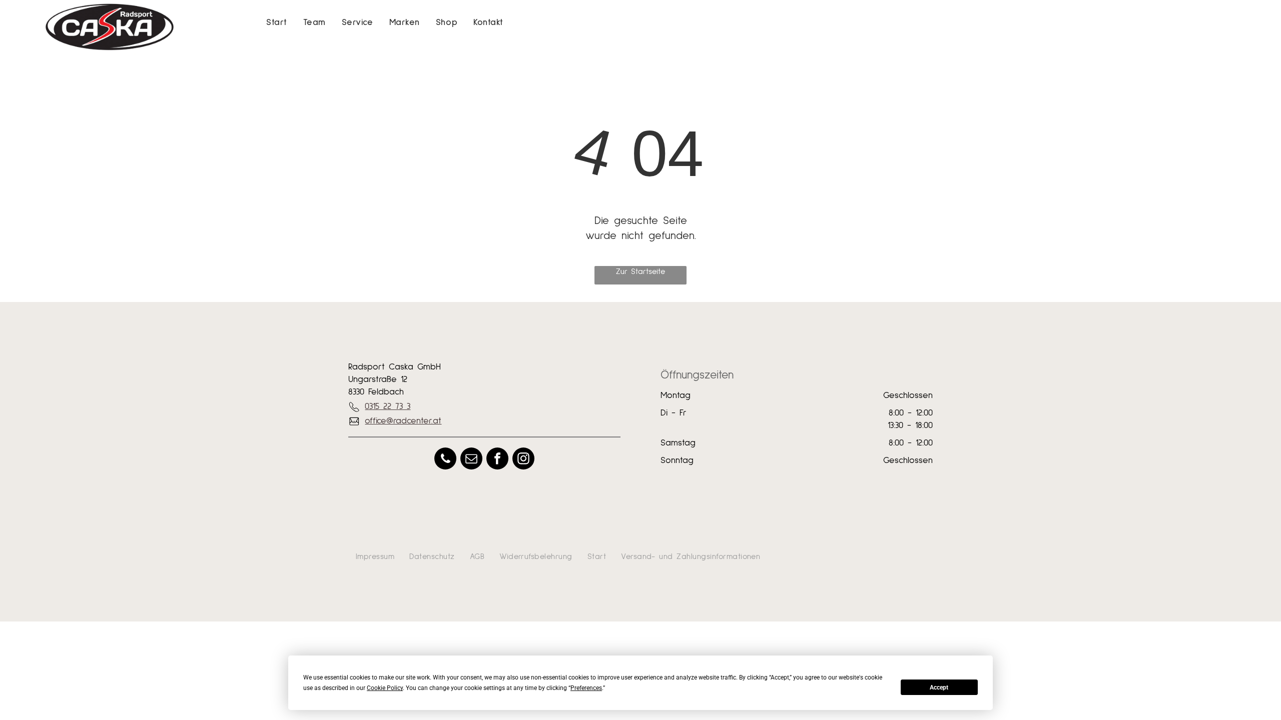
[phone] (445, 460)
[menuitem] (276, 22)
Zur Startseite (640, 272)
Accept (939, 687)
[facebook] (497, 460)
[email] (471, 460)
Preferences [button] (586, 688)
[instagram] (523, 460)
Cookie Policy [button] (385, 688)
